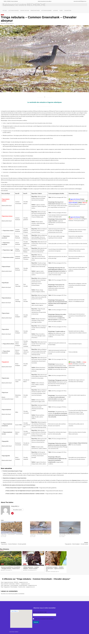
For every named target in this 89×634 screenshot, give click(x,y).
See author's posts (17, 509)
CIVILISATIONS (67, 10)
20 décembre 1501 (54, 571)
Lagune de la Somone (75, 199)
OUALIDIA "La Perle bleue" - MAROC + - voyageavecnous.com (16, 583)
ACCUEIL (5, 10)
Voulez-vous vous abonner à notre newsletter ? (44, 618)
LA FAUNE (55, 10)
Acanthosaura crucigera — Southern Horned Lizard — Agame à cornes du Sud (55, 569)
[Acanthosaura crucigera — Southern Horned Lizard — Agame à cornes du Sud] (56, 558)
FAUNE (2, 14)
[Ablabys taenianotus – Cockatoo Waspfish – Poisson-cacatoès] (33, 558)
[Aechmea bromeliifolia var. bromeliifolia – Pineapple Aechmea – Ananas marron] (11, 558)
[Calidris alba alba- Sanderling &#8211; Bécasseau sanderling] (73, 527)
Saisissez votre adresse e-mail (40, 612)
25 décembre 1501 (32, 570)
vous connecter (9, 593)
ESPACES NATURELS (35, 10)
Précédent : (13, 543)
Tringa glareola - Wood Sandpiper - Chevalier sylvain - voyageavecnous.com (19, 586)
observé (71, 201)
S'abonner (36, 622)
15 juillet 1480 (9, 23)
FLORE (61, 10)
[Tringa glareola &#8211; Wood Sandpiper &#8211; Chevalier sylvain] (44, 527)
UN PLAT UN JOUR (24, 10)
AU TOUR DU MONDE (14, 10)
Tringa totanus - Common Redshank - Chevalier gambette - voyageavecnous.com (20, 585)
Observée (84, 202)
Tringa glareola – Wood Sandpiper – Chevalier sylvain (40, 534)
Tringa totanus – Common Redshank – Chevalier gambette (12, 534)
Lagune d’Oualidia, (73, 202)
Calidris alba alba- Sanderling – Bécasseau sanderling (69, 534)
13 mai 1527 (8, 570)
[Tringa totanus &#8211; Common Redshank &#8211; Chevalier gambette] (15, 527)
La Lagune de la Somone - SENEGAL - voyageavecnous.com (15, 582)
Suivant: (76, 543)
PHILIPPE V (4, 23)
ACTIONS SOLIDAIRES (46, 10)
